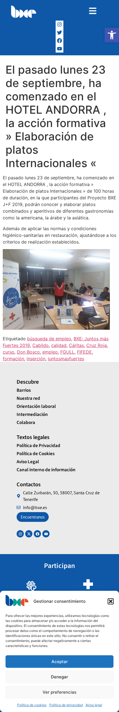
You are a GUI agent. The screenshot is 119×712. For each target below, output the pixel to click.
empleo (50, 352)
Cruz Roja (96, 345)
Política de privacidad (66, 705)
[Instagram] (60, 25)
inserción (36, 358)
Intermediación (32, 414)
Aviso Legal (28, 461)
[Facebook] (60, 41)
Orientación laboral (36, 406)
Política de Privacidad (38, 445)
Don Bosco (28, 352)
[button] (112, 35)
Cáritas (76, 345)
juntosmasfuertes (66, 358)
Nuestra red (28, 398)
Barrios (24, 390)
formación (13, 358)
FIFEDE (84, 352)
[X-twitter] (28, 533)
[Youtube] (46, 533)
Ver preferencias (59, 692)
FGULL (67, 352)
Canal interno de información (46, 470)
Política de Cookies (36, 453)
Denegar (59, 676)
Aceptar (59, 661)
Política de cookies (31, 705)
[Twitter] (60, 33)
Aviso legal (94, 705)
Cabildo (40, 345)
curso (8, 352)
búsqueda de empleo (49, 338)
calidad (58, 345)
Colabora (26, 422)
